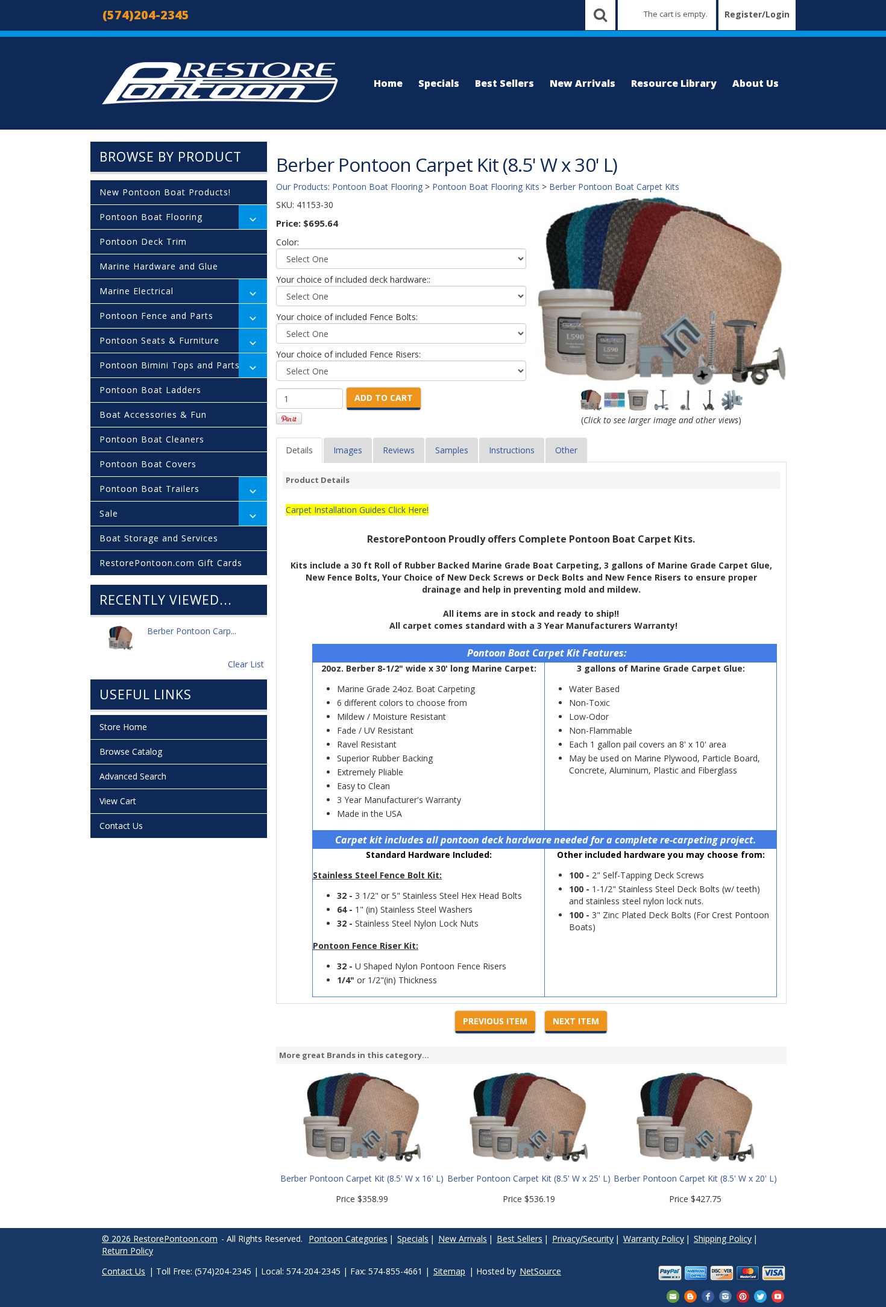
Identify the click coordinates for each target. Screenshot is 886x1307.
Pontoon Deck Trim (143, 241)
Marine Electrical (136, 291)
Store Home (123, 726)
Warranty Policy (653, 1238)
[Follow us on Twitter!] (760, 1295)
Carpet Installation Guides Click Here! (357, 509)
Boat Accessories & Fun (153, 414)
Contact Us (121, 825)
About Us (755, 83)
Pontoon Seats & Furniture (159, 340)
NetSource (540, 1271)
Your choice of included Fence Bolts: (347, 317)
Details (299, 450)
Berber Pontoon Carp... (191, 631)
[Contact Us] (672, 1295)
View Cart (117, 801)
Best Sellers (504, 83)
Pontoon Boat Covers (147, 464)
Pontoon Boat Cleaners (151, 439)
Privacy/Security (583, 1238)
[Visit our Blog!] (690, 1295)
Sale (108, 513)
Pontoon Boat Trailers (149, 488)
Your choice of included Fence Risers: (348, 354)
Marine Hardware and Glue (158, 266)
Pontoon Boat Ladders (150, 389)
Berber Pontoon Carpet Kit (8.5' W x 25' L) (529, 1178)
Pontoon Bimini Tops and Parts (169, 365)
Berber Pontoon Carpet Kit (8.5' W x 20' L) (695, 1178)
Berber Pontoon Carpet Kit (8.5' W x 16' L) (362, 1178)
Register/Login (757, 14)
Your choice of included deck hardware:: (353, 279)
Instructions (512, 450)
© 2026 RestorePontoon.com (160, 1238)
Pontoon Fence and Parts (156, 315)
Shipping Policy (723, 1238)
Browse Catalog (130, 751)
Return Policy (127, 1250)
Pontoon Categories (348, 1238)
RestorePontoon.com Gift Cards (170, 562)
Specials (438, 83)
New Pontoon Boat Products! (165, 192)
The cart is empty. (676, 13)
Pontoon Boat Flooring (151, 216)
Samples (451, 450)
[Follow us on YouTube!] (777, 1295)
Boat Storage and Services (158, 538)
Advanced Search (132, 776)
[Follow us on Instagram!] (725, 1295)
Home (388, 83)
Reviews (399, 450)
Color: (287, 242)
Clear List (246, 664)
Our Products (302, 186)
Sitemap (449, 1271)
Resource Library (674, 83)
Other (566, 450)
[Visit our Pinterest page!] (742, 1295)
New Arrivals (582, 83)
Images (347, 450)
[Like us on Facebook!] (707, 1295)
